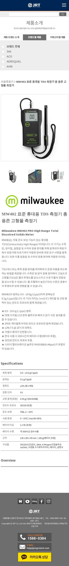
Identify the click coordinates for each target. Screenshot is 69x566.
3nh (9, 51)
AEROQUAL (14, 61)
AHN (9, 66)
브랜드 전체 (13, 46)
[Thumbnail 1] (12, 170)
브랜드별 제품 (34, 37)
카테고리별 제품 (57, 37)
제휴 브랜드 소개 (11, 37)
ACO (9, 56)
